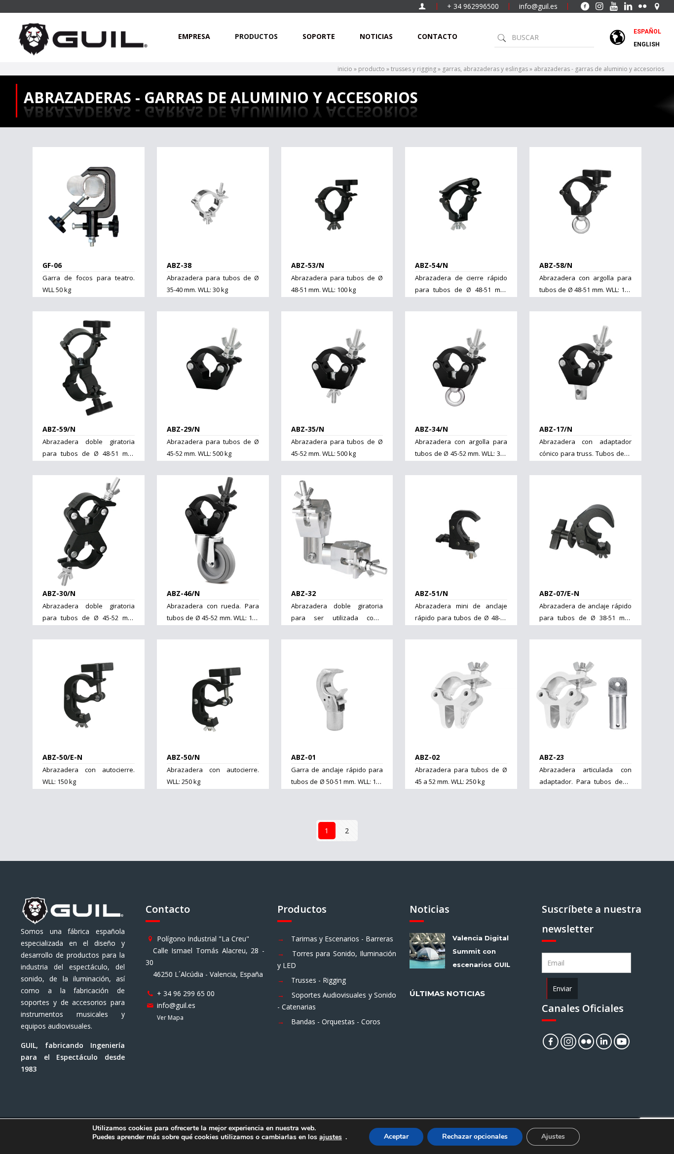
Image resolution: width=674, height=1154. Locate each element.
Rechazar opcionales (475, 1136)
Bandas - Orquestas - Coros (335, 1021)
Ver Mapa (170, 1017)
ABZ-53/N (307, 265)
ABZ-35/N (307, 429)
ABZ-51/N (431, 593)
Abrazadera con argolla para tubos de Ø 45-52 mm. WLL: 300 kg (461, 453)
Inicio (344, 69)
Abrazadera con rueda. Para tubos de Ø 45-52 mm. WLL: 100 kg (213, 617)
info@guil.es (538, 6)
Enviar (562, 988)
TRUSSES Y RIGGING (413, 69)
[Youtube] (622, 1041)
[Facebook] (551, 1041)
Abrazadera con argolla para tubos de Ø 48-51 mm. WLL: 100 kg (585, 289)
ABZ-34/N (431, 429)
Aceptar (396, 1136)
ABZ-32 (303, 593)
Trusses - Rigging (318, 980)
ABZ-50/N (183, 757)
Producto (371, 69)
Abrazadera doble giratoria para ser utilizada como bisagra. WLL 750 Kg (337, 617)
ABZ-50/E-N (62, 757)
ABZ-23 (551, 757)
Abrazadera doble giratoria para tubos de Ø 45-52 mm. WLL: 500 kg (88, 617)
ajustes (330, 1137)
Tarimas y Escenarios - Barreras (342, 938)
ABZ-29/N (183, 429)
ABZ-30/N (58, 593)
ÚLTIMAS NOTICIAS (447, 993)
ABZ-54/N (431, 265)
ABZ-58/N (555, 265)
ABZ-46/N (183, 593)
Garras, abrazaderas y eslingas (485, 69)
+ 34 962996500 (473, 6)
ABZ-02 (427, 757)
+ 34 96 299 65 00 (186, 993)
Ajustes (553, 1136)
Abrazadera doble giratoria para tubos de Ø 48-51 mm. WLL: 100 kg (88, 453)
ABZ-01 (303, 757)
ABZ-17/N (555, 429)
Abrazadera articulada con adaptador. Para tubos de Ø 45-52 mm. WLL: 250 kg (585, 781)
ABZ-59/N (58, 429)
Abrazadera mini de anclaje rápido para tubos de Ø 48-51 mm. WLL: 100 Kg (461, 617)
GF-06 (52, 265)
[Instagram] (568, 1041)
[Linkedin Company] (604, 1041)
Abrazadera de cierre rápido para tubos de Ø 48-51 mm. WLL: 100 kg (461, 289)
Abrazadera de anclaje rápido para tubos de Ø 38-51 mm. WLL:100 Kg (585, 617)
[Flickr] (586, 1041)
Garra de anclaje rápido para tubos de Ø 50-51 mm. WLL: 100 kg (337, 781)
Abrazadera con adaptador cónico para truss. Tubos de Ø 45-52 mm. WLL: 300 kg (585, 453)
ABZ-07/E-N (559, 593)
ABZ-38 (179, 265)
